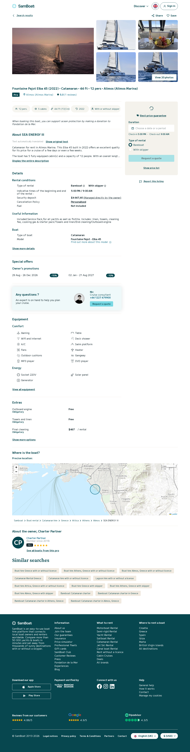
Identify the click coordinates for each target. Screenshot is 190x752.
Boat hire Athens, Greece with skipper (129, 585)
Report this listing (153, 181)
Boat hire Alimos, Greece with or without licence (146, 570)
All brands (103, 662)
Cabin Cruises (105, 655)
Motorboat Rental (107, 628)
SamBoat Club (62, 652)
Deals (100, 659)
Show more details (23, 248)
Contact (144, 692)
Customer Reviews (65, 655)
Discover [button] (139, 6)
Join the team (62, 631)
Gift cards (60, 648)
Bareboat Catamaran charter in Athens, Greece (39, 600)
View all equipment (23, 389)
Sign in (171, 5)
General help (146, 685)
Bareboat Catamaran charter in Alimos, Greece (95, 600)
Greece (143, 631)
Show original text (57, 141)
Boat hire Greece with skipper (87, 585)
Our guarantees (63, 635)
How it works (147, 688)
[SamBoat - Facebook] (99, 686)
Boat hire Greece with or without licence (36, 570)
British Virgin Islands (151, 645)
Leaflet (174, 514)
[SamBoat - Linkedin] (112, 686)
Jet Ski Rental (105, 645)
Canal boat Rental (107, 648)
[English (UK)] (155, 6)
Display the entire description (30, 160)
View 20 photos (164, 77)
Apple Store (34, 686)
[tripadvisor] (133, 715)
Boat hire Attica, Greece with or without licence (39, 585)
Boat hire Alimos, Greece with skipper (34, 593)
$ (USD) (168, 736)
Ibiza (142, 638)
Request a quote (101, 303)
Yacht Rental (104, 635)
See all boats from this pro (43, 550)
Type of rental (137, 140)
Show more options (24, 439)
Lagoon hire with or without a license (115, 578)
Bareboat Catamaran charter (76, 593)
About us (59, 628)
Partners (109, 736)
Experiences (61, 665)
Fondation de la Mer (66, 662)
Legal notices (50, 736)
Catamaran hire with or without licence (68, 578)
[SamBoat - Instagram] (105, 686)
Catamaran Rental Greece (28, 578)
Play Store (34, 695)
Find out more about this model (90, 242)
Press (57, 659)
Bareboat (138, 144)
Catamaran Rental (107, 641)
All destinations (148, 648)
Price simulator (63, 641)
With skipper (140, 149)
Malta (142, 641)
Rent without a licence (110, 652)
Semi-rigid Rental (107, 631)
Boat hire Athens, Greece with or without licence (89, 570)
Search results (24, 15)
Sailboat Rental (106, 638)
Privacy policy (68, 736)
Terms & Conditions (90, 736)
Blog (57, 669)
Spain (142, 635)
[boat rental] (23, 6)
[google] (75, 715)
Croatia (143, 628)
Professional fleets (65, 645)
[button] (16, 467)
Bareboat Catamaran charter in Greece (118, 593)
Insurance (60, 638)
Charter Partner (36, 538)
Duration (134, 122)
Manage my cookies (150, 695)
